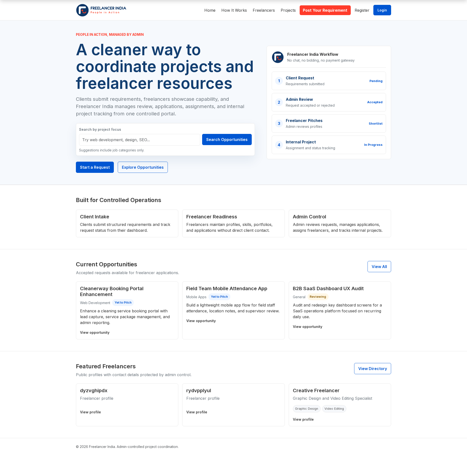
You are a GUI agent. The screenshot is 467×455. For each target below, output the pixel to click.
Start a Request (95, 167)
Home (210, 10)
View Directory (372, 368)
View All (379, 266)
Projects (288, 10)
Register (362, 10)
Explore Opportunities (143, 167)
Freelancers (264, 10)
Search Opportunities (227, 139)
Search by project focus (100, 129)
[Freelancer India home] (101, 10)
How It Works (234, 10)
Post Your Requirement (325, 10)
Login (382, 10)
